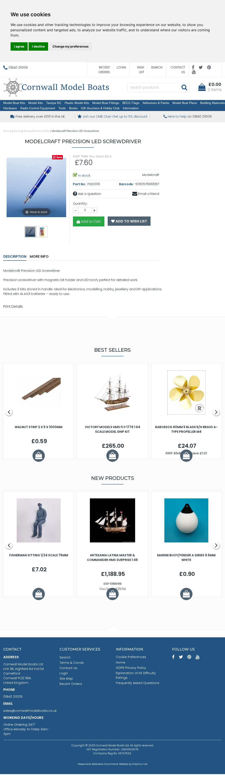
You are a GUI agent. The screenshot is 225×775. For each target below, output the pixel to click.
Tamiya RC (53, 103)
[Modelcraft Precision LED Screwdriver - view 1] (30, 231)
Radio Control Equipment (37, 108)
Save (59, 157)
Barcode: (126, 184)
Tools (62, 108)
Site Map (66, 678)
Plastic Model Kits (77, 103)
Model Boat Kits (14, 103)
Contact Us (178, 69)
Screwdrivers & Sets (36, 131)
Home (7, 131)
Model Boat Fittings (105, 103)
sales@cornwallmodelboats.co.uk (30, 710)
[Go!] (184, 87)
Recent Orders (104, 69)
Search (156, 67)
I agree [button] (19, 46)
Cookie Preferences (131, 657)
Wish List (140, 69)
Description (14, 256)
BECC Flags (130, 103)
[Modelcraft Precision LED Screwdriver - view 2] (42, 231)
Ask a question (89, 194)
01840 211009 (12, 696)
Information (131, 108)
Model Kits (35, 103)
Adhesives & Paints (156, 103)
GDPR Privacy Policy (131, 668)
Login (121, 67)
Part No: (80, 184)
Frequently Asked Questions (137, 683)
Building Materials (212, 103)
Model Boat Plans (184, 103)
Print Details (13, 306)
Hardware (10, 108)
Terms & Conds (72, 662)
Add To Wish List (131, 221)
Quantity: (80, 203)
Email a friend (148, 194)
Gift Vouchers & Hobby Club (100, 108)
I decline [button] (38, 46)
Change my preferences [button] (71, 46)
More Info (39, 256)
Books (73, 108)
